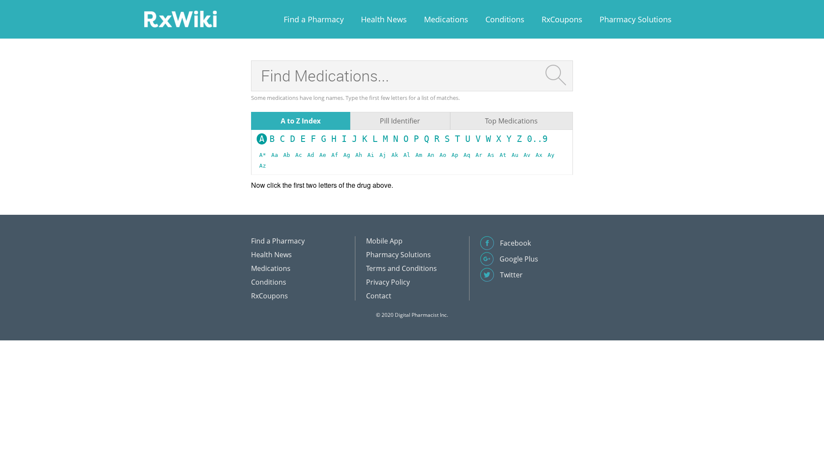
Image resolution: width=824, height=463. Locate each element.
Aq (467, 155)
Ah (358, 155)
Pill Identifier (400, 121)
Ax (539, 155)
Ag (346, 155)
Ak (394, 155)
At (503, 155)
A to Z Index (301, 121)
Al (406, 155)
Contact (378, 296)
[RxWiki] (180, 18)
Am (418, 155)
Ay (551, 155)
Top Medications (511, 121)
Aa (274, 155)
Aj (382, 155)
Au (515, 155)
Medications (446, 19)
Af (334, 155)
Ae (322, 155)
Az (262, 165)
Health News (384, 19)
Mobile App (384, 241)
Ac (298, 155)
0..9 (537, 139)
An (430, 155)
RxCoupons (562, 19)
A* (262, 155)
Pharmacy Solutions (636, 19)
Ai (370, 155)
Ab (286, 155)
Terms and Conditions (401, 268)
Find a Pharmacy (314, 19)
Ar (479, 155)
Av (527, 155)
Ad (310, 155)
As (491, 155)
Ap (454, 155)
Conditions (504, 19)
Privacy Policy (388, 282)
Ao (442, 155)
